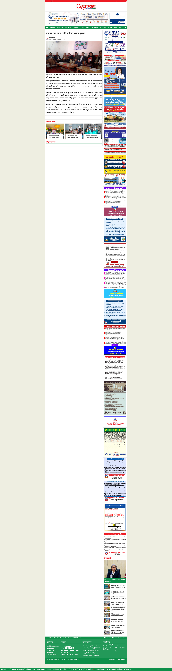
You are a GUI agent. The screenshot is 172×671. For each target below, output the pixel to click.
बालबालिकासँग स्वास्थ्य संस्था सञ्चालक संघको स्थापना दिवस (117, 621)
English (110, 28)
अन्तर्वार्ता (87, 28)
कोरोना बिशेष (60, 28)
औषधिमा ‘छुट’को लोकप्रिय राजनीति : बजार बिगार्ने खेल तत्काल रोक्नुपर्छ (118, 586)
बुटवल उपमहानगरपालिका (88, 655)
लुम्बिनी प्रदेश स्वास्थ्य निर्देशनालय (90, 652)
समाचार (115, 28)
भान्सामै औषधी (103, 28)
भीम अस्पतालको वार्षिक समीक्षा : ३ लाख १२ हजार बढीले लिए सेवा (73, 137)
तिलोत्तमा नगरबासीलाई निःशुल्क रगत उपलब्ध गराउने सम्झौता (117, 615)
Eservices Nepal (121, 660)
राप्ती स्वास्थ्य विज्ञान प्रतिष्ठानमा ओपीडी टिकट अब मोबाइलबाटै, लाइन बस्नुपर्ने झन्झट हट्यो (90, 669)
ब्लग (120, 28)
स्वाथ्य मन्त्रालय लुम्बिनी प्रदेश (92, 648)
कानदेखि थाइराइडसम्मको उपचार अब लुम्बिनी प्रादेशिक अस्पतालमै (92, 137)
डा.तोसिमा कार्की (95, 654)
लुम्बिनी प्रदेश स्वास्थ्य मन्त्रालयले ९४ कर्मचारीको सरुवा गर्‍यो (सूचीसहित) (29, 669)
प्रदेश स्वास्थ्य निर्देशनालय (90, 647)
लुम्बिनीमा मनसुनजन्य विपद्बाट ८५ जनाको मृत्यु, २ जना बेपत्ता (58, 669)
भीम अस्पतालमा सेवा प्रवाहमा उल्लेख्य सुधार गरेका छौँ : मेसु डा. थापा (115, 580)
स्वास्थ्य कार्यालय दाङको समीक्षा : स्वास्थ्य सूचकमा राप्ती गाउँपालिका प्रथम (54, 137)
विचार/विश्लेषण (76, 28)
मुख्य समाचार (52, 28)
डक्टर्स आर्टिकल (68, 28)
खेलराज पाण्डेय (97, 655)
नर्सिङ (82, 28)
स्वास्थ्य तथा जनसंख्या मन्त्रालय (91, 645)
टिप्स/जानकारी (95, 28)
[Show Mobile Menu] (47, 27)
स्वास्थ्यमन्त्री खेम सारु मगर (94, 651)
